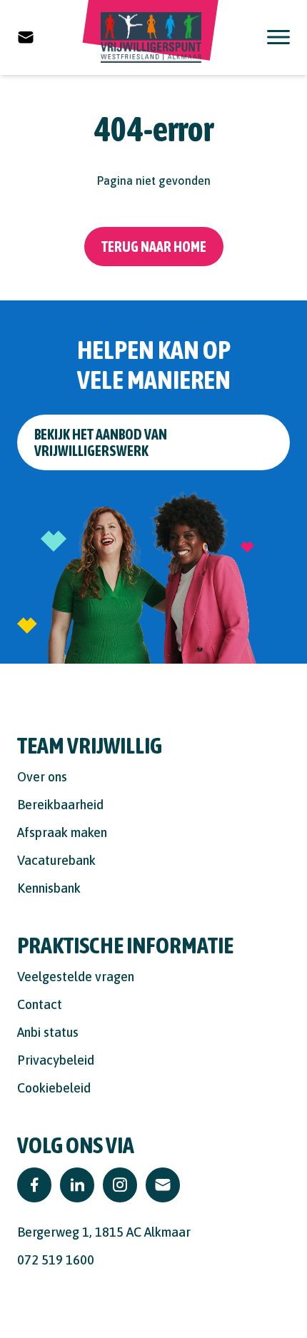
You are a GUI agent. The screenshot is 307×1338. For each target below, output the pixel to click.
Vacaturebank (56, 860)
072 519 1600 (55, 1259)
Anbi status (48, 1032)
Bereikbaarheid (60, 804)
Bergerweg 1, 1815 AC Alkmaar (104, 1232)
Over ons (42, 776)
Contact (39, 1004)
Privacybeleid (55, 1060)
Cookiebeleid (54, 1087)
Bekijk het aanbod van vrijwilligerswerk (100, 442)
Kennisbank (49, 888)
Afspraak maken (62, 832)
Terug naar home (153, 246)
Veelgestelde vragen (75, 976)
